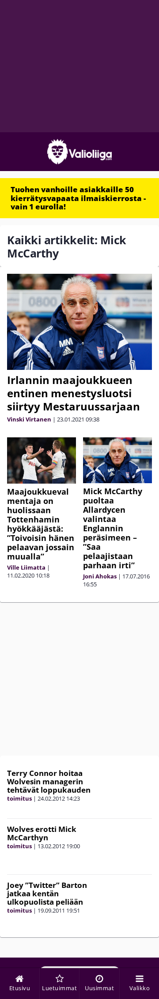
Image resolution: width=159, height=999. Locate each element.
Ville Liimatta (26, 567)
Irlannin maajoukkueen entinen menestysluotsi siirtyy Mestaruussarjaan (73, 393)
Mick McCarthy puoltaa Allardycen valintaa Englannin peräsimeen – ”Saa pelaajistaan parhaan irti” (112, 528)
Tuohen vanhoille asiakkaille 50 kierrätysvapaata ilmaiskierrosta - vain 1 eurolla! (78, 198)
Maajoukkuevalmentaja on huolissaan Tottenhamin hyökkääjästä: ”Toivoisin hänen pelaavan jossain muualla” (40, 524)
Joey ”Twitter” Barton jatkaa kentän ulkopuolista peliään (47, 893)
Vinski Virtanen (29, 419)
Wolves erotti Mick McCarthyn (41, 833)
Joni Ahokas (100, 576)
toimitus (19, 798)
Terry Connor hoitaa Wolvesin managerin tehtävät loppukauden (49, 781)
